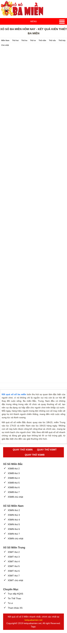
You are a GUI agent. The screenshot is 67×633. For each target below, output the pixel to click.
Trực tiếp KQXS (15, 593)
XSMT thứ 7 (14, 575)
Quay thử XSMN (23, 449)
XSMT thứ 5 (14, 566)
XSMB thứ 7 (14, 492)
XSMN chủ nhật (15, 538)
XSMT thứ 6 (14, 571)
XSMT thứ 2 (14, 552)
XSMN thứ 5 (14, 524)
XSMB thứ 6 (14, 487)
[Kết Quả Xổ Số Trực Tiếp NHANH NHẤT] (23, 9)
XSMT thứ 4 (14, 561)
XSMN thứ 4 (14, 519)
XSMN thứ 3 (14, 515)
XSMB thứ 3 (14, 473)
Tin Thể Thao (14, 598)
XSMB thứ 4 (14, 478)
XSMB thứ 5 (14, 482)
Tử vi (10, 603)
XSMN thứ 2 (14, 510)
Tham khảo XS (15, 608)
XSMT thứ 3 (14, 556)
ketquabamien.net (33, 620)
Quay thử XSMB (35, 454)
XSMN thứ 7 (14, 534)
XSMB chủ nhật (15, 497)
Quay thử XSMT (47, 449)
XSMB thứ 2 (14, 468)
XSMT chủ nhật (15, 580)
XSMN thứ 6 (14, 529)
